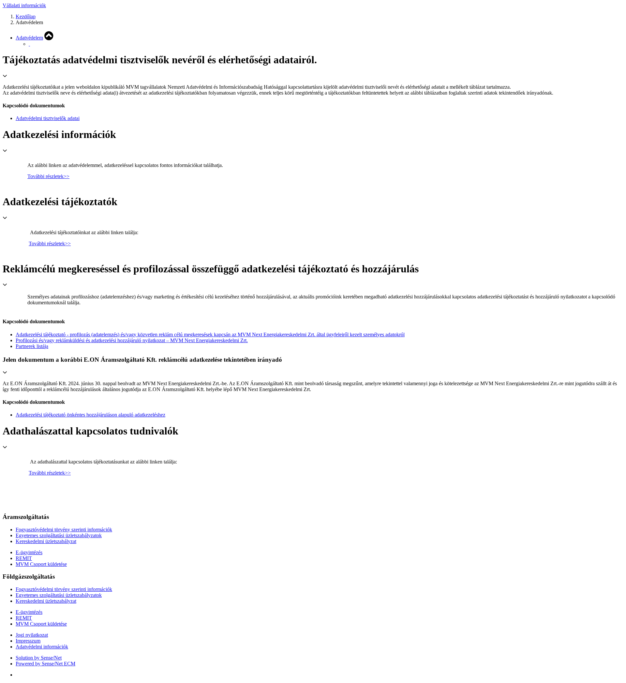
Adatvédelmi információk (42, 646)
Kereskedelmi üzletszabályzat (46, 541)
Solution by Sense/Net (39, 657)
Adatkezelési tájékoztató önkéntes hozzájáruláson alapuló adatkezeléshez (90, 414)
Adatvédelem (29, 37)
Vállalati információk (24, 5)
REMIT (24, 558)
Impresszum (28, 641)
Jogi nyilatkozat (32, 635)
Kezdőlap (26, 16)
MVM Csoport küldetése (41, 564)
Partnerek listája (32, 346)
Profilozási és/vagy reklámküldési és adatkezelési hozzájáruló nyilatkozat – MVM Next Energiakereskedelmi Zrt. (132, 340)
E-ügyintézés (29, 552)
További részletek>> (48, 176)
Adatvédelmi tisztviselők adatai (48, 118)
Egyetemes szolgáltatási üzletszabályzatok (59, 535)
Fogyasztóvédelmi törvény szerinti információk (64, 529)
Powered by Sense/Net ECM (45, 663)
